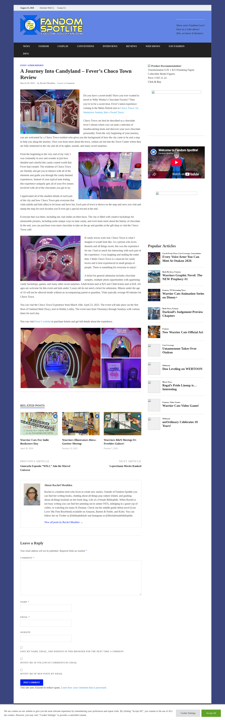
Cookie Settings (188, 713)
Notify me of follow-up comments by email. (49, 662)
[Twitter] (191, 7)
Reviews (131, 46)
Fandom (44, 46)
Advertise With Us (47, 8)
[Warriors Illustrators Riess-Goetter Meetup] (81, 436)
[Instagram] (195, 7)
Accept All (211, 713)
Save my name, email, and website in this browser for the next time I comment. (72, 651)
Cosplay (62, 46)
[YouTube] (183, 7)
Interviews (110, 46)
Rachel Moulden (47, 83)
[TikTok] (204, 7)
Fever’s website (42, 321)
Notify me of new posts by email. (41, 673)
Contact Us (61, 8)
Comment (27, 558)
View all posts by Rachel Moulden (63, 522)
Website (25, 632)
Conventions (85, 46)
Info (26, 53)
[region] (112, 712)
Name (24, 602)
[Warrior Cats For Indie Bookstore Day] (39, 436)
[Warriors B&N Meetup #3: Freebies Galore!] (122, 436)
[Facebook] (187, 7)
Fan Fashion (176, 46)
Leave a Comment (65, 83)
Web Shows (153, 46)
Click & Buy (154, 81)
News (26, 46)
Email (25, 617)
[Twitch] (199, 7)
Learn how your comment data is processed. (84, 687)
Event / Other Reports (31, 65)
